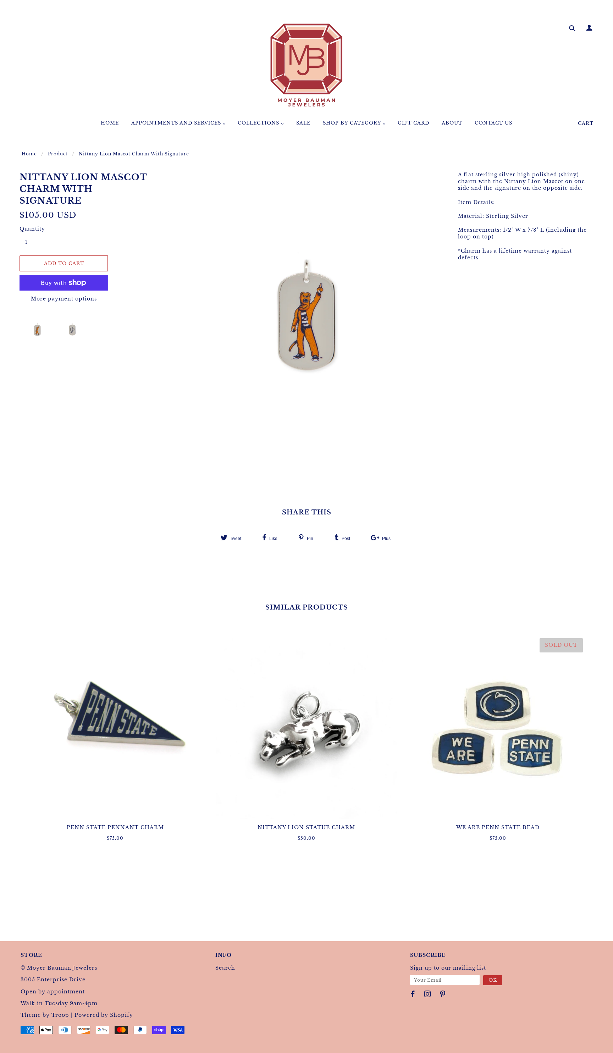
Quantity (30, 229)
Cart (585, 123)
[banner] (306, 64)
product (58, 153)
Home (29, 153)
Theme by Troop (45, 1015)
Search (225, 968)
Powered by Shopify (103, 1015)
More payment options (64, 299)
